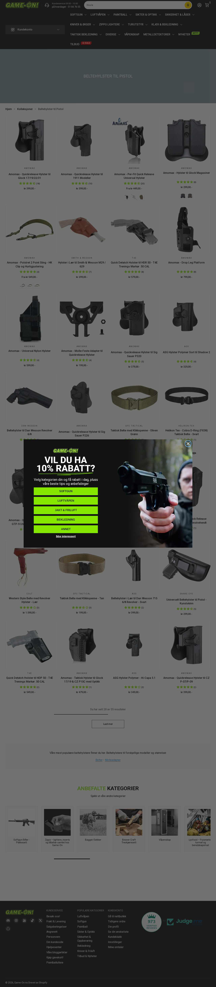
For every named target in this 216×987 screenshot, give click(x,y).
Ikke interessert (66, 536)
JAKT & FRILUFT (66, 510)
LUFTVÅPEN (66, 500)
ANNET (66, 529)
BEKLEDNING (66, 519)
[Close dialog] (188, 444)
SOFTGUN (66, 491)
